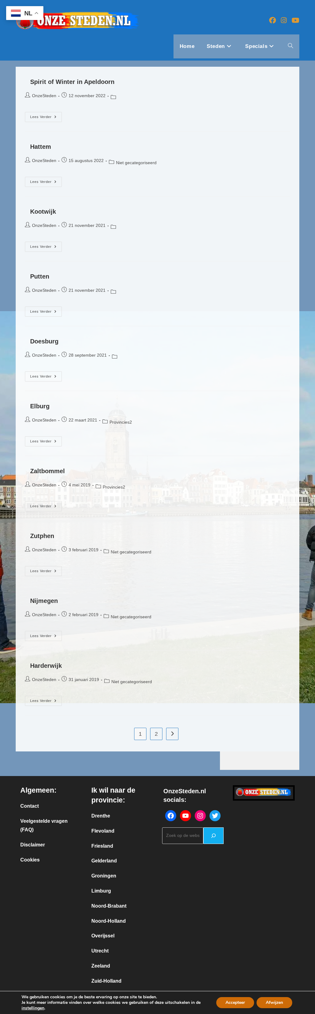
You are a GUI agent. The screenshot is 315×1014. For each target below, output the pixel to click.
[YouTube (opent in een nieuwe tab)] (295, 20)
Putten (39, 276)
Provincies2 (121, 422)
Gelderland (104, 860)
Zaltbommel (47, 471)
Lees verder (46, 118)
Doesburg (44, 341)
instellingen (33, 1008)
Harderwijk (46, 665)
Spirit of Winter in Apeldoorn (72, 81)
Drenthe (100, 815)
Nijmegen (44, 600)
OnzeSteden (44, 95)
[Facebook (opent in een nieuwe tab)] (272, 20)
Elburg (40, 406)
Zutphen (42, 536)
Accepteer (235, 1002)
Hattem (40, 146)
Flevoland (102, 831)
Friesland (102, 846)
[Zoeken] (213, 835)
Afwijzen (274, 1002)
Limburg (101, 890)
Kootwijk (43, 211)
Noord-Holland (108, 921)
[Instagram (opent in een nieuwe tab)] (283, 20)
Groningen (103, 875)
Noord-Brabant (108, 906)
